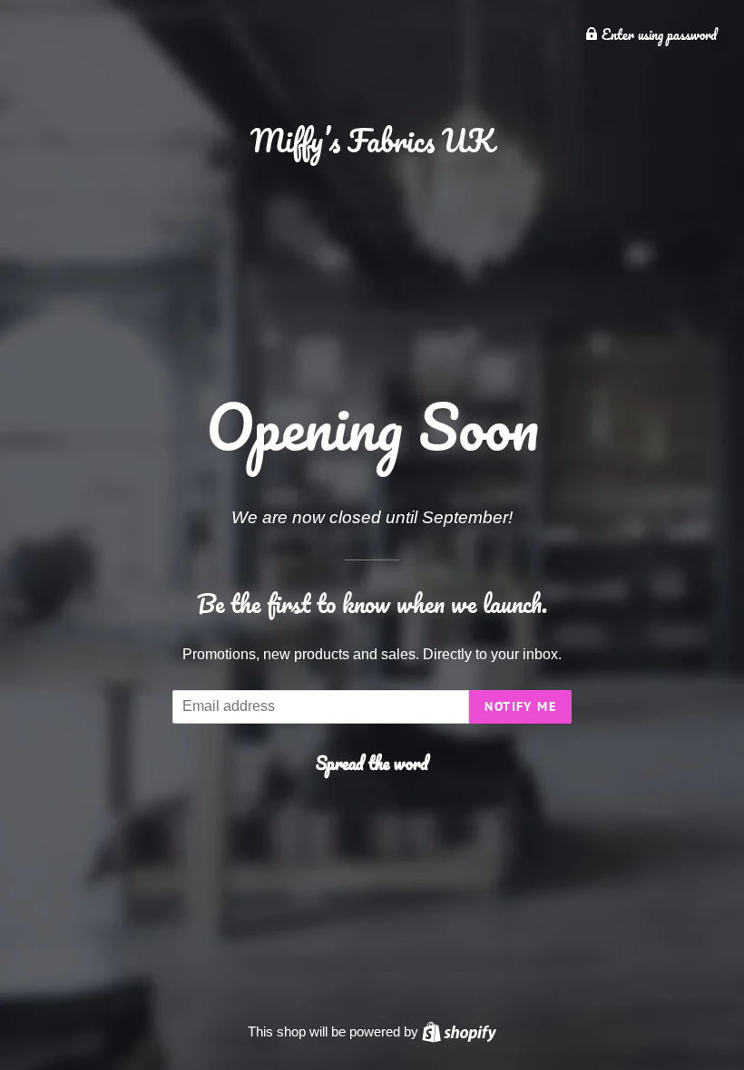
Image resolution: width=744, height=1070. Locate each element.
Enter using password (657, 34)
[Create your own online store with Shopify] (459, 1031)
